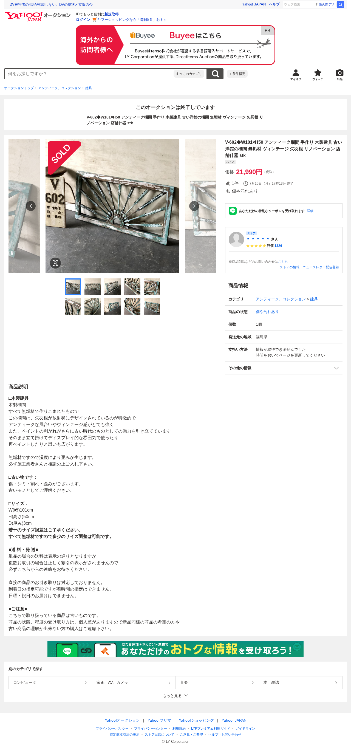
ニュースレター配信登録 (321, 267)
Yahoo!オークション (122, 720)
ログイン (83, 20)
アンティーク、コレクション (59, 88)
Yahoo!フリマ (159, 720)
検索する (215, 73)
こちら (283, 262)
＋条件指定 (237, 74)
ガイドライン (245, 728)
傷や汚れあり (267, 311)
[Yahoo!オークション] (38, 13)
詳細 (310, 211)
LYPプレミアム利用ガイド (210, 728)
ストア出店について (159, 734)
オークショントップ (19, 88)
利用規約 (179, 728)
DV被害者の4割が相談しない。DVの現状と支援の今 (51, 4)
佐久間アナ (327, 4)
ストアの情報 (289, 267)
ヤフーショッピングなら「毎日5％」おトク (132, 20)
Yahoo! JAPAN (254, 4)
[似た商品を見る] (55, 263)
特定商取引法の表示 (124, 734)
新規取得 (111, 14)
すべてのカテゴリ (189, 74)
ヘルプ (274, 4)
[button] (283, 368)
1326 (278, 246)
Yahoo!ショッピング (196, 720)
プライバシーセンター (150, 728)
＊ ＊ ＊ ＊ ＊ (258, 239)
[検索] (340, 4)
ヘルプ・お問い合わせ (224, 734)
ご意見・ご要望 (191, 734)
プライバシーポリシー (112, 728)
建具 (88, 88)
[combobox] (89, 74)
